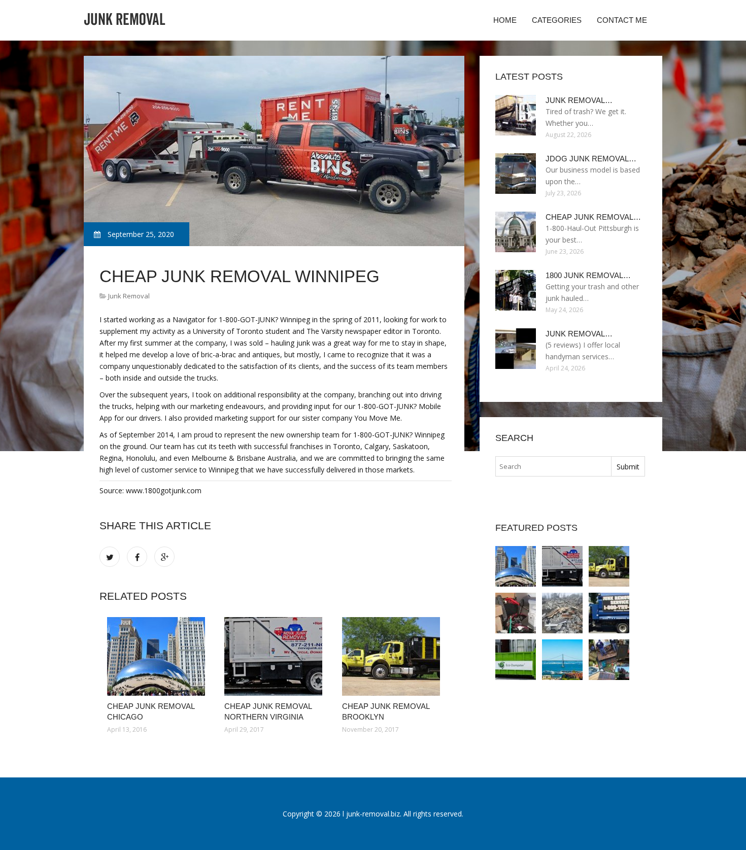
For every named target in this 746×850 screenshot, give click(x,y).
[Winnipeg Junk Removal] (562, 613)
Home (505, 20)
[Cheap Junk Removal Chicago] (158, 656)
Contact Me (622, 20)
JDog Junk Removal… (591, 158)
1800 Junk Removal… (588, 275)
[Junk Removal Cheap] (609, 659)
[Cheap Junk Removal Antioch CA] (562, 659)
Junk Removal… (579, 100)
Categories (557, 20)
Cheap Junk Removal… (593, 217)
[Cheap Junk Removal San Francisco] (515, 659)
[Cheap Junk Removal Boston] (609, 613)
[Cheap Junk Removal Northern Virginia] (275, 656)
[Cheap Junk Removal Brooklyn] (393, 656)
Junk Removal (129, 295)
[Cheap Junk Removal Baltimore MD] (515, 613)
